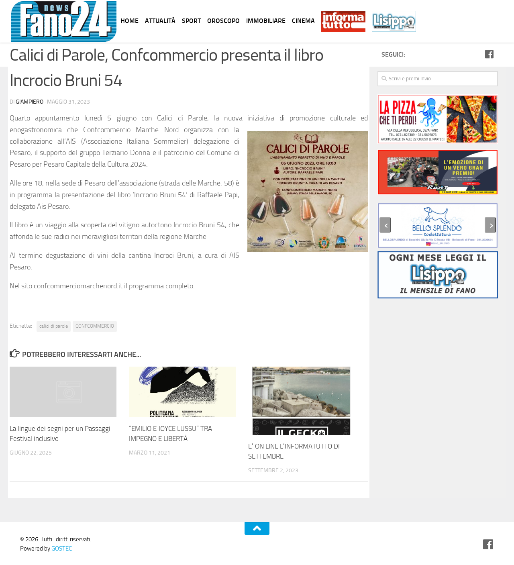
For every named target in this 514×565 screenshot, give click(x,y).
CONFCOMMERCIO (94, 326)
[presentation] (385, 225)
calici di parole (53, 326)
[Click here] (437, 173)
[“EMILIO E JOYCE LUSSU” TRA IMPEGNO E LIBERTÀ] (188, 392)
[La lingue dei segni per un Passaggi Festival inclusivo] (69, 392)
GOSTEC (61, 548)
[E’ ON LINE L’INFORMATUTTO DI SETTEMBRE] (307, 401)
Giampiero (29, 101)
